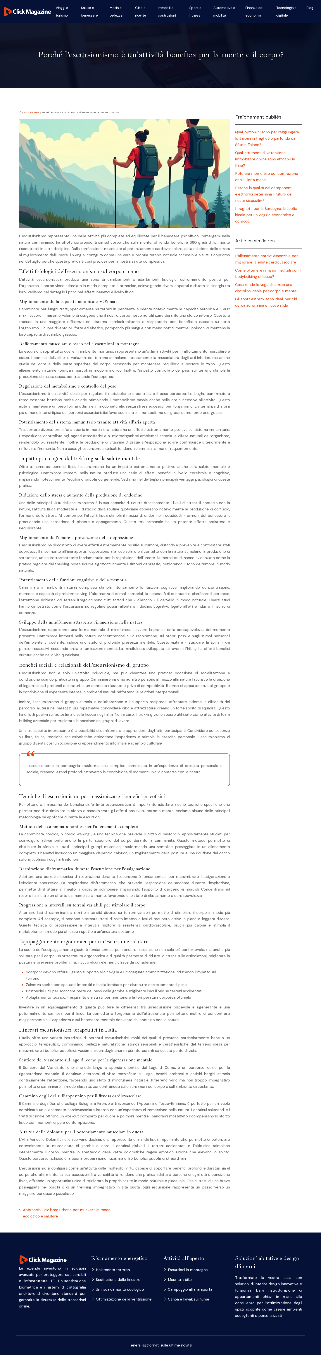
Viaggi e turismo (62, 11)
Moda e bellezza (116, 11)
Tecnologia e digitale (286, 11)
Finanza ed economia (253, 11)
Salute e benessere (89, 11)
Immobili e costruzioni (167, 11)
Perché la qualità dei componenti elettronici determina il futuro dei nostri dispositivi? (263, 194)
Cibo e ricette (140, 11)
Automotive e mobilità (224, 11)
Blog (310, 7)
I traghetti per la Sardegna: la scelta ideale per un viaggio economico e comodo (266, 215)
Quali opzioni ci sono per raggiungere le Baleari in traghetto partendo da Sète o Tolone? (267, 138)
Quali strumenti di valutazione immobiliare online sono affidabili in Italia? (265, 159)
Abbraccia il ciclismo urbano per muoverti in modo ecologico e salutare (66, 1213)
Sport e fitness (195, 11)
